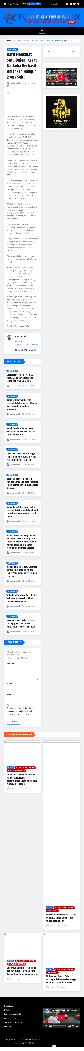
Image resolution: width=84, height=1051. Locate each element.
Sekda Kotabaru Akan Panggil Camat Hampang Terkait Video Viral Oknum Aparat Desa (21, 457)
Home (8, 40)
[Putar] (48, 84)
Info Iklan (8, 1010)
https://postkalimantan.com (26, 344)
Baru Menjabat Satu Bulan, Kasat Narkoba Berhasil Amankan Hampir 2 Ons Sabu (44, 40)
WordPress (35, 1039)
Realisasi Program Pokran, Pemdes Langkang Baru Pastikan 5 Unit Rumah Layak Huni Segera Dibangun (22, 483)
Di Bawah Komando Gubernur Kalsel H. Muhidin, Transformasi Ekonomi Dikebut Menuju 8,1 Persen (22, 779)
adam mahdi (16, 83)
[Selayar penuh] (75, 84)
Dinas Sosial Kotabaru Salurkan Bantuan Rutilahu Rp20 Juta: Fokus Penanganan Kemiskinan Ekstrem (21, 571)
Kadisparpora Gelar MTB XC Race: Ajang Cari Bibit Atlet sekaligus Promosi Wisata (19, 378)
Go (73, 51)
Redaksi (7, 1026)
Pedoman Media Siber (13, 1014)
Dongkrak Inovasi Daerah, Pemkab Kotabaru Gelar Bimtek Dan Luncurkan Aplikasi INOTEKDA (21, 404)
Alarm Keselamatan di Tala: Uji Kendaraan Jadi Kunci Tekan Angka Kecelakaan (61, 918)
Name (10, 683)
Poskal (13, 788)
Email (10, 694)
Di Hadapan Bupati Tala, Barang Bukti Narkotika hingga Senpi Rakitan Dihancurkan (61, 979)
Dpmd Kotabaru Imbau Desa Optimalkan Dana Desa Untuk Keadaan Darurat (20, 432)
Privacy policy (10, 1018)
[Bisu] (71, 84)
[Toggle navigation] (42, 31)
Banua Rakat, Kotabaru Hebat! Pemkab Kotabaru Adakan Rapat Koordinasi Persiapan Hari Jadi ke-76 (22, 512)
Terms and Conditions (13, 1022)
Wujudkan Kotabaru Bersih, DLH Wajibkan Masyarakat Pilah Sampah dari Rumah (21, 598)
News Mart (17, 1043)
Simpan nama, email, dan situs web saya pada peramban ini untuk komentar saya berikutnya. (21, 711)
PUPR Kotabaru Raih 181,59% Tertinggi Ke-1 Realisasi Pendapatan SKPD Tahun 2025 (21, 624)
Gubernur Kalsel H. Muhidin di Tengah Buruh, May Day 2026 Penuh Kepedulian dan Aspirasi (22, 971)
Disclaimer (8, 1006)
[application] (61, 77)
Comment (11, 663)
